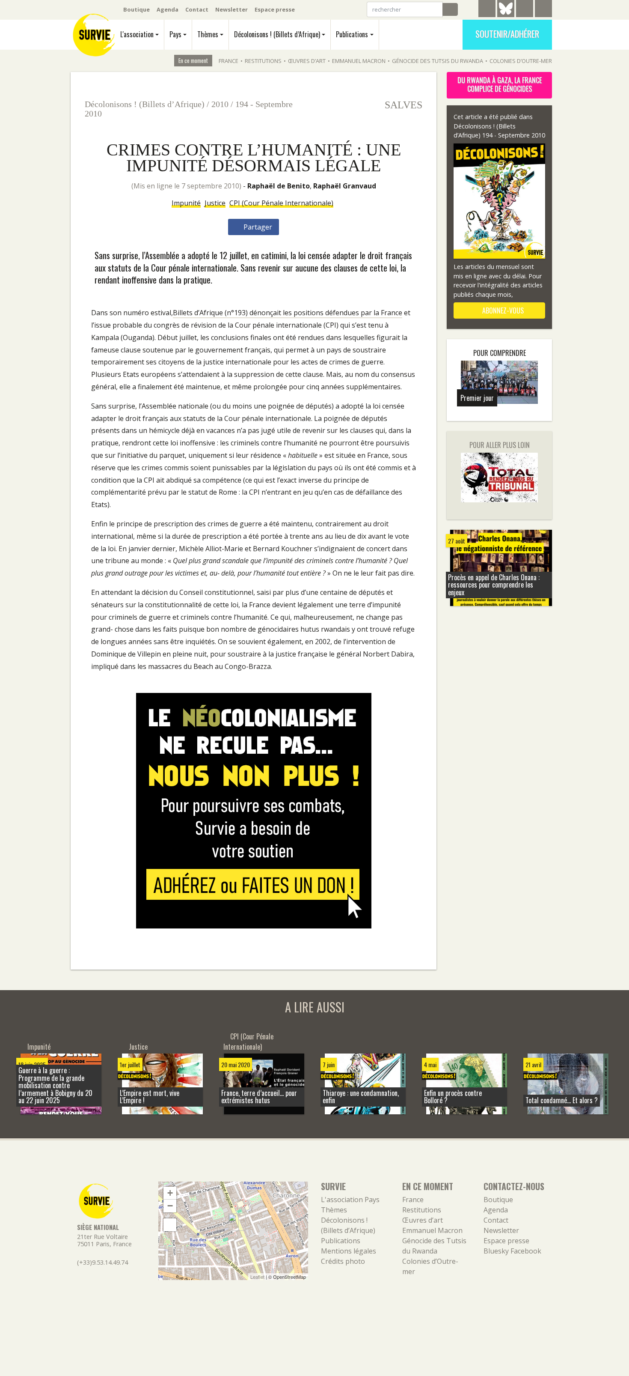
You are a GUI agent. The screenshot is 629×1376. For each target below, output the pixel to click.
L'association (137, 34)
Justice (215, 203)
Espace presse (275, 9)
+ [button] (170, 1193)
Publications (352, 34)
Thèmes (207, 34)
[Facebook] (524, 10)
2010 (219, 104)
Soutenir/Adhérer (507, 33)
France (228, 61)
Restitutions (263, 61)
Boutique (136, 9)
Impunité (186, 203)
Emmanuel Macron (359, 61)
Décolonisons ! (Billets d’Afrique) (277, 34)
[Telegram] (486, 10)
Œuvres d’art (307, 61)
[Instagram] (543, 10)
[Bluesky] (505, 15)
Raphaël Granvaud (344, 186)
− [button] (170, 1205)
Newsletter (231, 9)
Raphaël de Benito (278, 186)
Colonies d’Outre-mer (521, 61)
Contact (196, 9)
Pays (175, 34)
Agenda (167, 9)
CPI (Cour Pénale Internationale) (281, 203)
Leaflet (257, 1276)
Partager (257, 227)
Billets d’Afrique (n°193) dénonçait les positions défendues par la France (287, 312)
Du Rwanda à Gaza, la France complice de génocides (499, 84)
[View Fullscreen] (169, 1224)
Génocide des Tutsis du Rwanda (437, 61)
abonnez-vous (502, 310)
